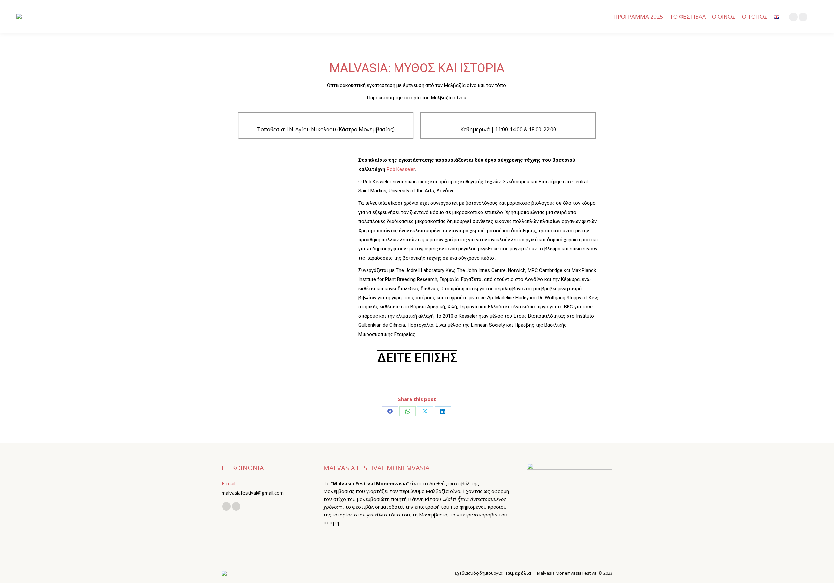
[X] (425, 411)
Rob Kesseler (401, 169)
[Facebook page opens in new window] (793, 17)
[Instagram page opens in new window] (803, 17)
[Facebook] (390, 411)
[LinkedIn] (443, 411)
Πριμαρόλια (517, 573)
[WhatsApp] (407, 411)
